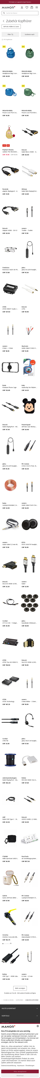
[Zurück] (3, 21)
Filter (9, 34)
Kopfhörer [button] (19, 1000)
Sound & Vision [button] (8, 1000)
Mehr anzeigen (20, 988)
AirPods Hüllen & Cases (11, 26)
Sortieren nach (29, 34)
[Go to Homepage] (9, 7)
